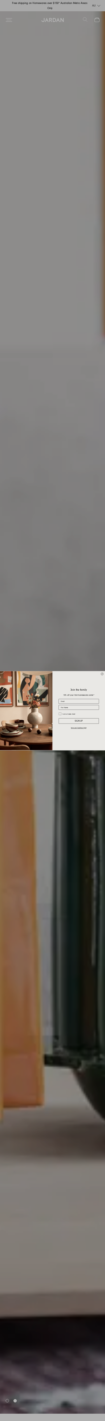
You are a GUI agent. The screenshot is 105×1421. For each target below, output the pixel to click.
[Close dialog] (102, 673)
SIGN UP (79, 721)
